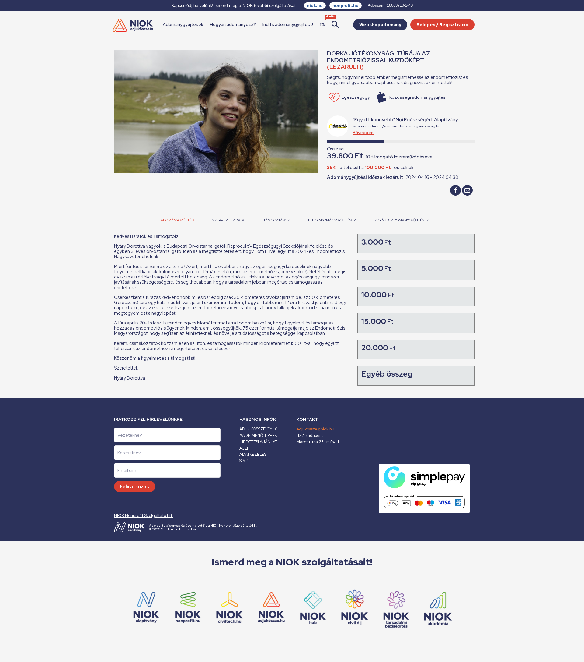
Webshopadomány (380, 24)
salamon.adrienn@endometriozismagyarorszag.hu (396, 126)
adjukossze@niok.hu (315, 429)
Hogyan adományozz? (233, 24)
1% (322, 24)
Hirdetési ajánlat (258, 441)
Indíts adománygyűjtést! (287, 24)
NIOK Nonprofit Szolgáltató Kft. (143, 515)
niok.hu (315, 5)
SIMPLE (246, 460)
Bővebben (363, 132)
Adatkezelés (252, 454)
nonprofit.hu (345, 5)
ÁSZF (244, 448)
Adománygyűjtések (183, 24)
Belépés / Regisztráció (442, 24)
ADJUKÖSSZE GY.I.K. (258, 429)
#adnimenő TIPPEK (258, 435)
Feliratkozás (134, 486)
